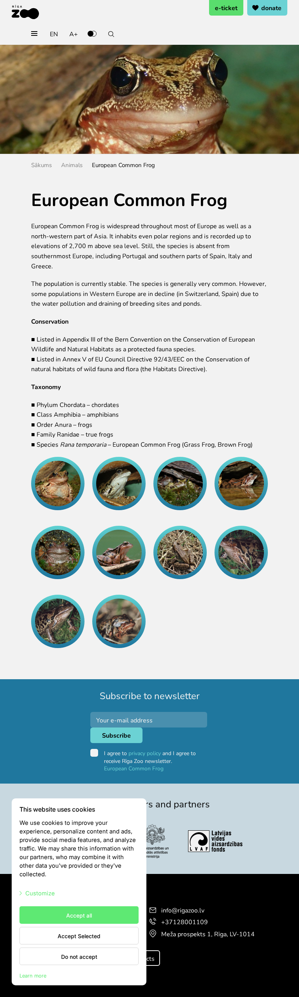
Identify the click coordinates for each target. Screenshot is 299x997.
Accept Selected (79, 936)
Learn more (32, 975)
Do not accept (79, 956)
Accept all (79, 915)
